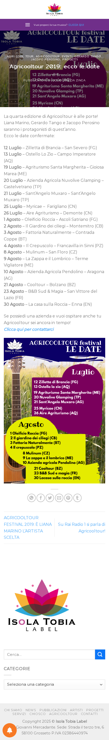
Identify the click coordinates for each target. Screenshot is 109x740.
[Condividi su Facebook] (41, 498)
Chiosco (37, 714)
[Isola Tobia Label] (54, 9)
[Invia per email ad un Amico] (59, 498)
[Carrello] (102, 9)
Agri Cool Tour (20, 56)
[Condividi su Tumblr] (77, 498)
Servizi (19, 714)
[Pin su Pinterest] (68, 498)
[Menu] (27, 25)
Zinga (81, 80)
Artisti (76, 710)
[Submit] (100, 654)
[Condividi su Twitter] (50, 498)
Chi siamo (13, 710)
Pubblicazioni (53, 710)
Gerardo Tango (87, 56)
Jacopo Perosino (45, 59)
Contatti (89, 714)
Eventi (67, 56)
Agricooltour (48, 56)
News (31, 710)
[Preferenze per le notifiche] (10, 730)
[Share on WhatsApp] (31, 498)
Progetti (70, 59)
